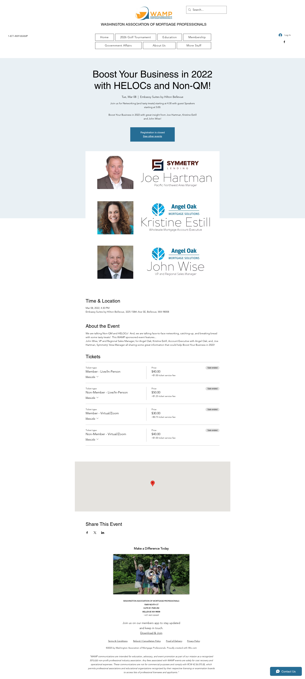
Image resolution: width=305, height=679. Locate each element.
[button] (194, 45)
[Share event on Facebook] (87, 532)
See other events (152, 136)
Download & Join (151, 633)
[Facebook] (284, 41)
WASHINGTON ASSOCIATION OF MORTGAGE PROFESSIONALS (154, 24)
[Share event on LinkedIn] (102, 532)
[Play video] (151, 574)
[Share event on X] (94, 532)
